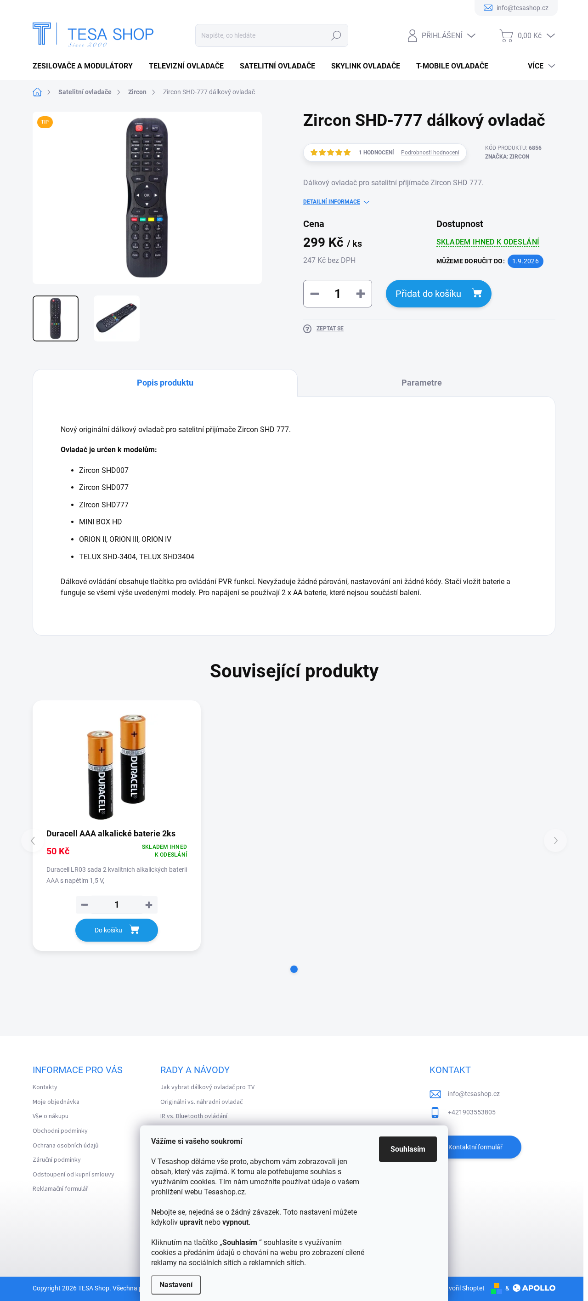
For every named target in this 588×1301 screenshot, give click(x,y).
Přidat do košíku (428, 293)
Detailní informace (331, 202)
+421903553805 (472, 1112)
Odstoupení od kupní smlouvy (73, 1174)
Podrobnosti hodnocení (430, 152)
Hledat (336, 35)
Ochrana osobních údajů (66, 1145)
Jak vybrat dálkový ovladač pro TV (207, 1087)
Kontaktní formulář (475, 1147)
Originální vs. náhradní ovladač (201, 1102)
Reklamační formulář (60, 1188)
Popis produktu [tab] (165, 382)
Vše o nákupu (50, 1116)
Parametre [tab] (421, 382)
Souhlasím (407, 1149)
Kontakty (45, 1087)
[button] (294, 969)
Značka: (507, 156)
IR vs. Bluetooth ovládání (193, 1116)
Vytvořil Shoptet (462, 1288)
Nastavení (175, 1284)
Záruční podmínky (57, 1160)
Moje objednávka (56, 1102)
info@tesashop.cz (474, 1093)
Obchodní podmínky (60, 1131)
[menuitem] (86, 66)
